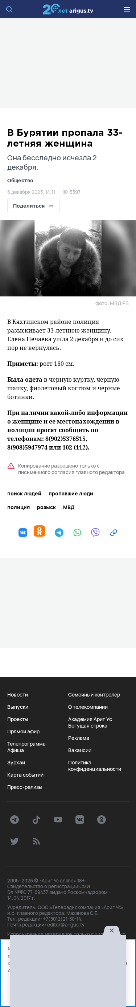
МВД (69, 507)
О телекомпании (88, 707)
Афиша (15, 750)
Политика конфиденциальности (94, 765)
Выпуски (17, 707)
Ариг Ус (68, 9)
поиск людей (24, 493)
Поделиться (29, 205)
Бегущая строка (87, 725)
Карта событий (25, 775)
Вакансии (79, 750)
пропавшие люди (71, 493)
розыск (46, 507)
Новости (17, 694)
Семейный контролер (94, 694)
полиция (18, 507)
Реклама (78, 738)
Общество (20, 180)
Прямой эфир (23, 731)
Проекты (17, 719)
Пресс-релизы (24, 787)
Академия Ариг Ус (90, 719)
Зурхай (16, 762)
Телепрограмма (26, 744)
